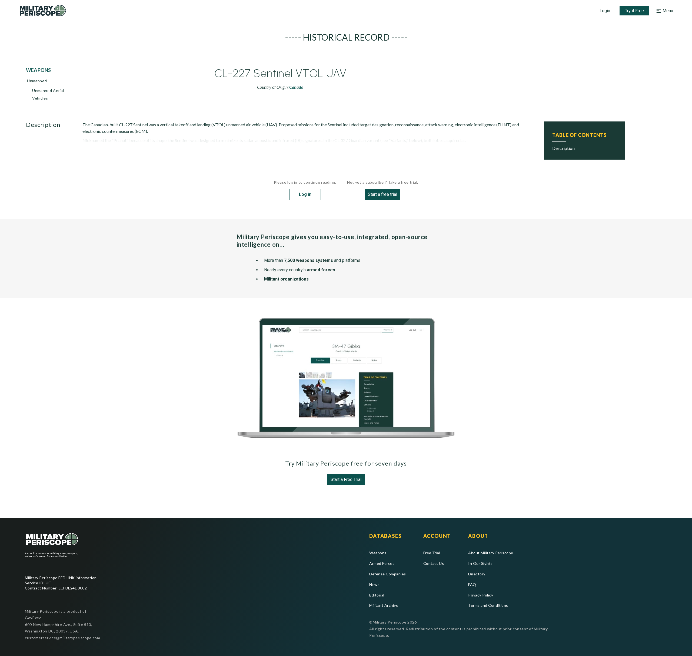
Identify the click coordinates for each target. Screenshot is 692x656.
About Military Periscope (490, 552)
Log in (305, 194)
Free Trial (431, 552)
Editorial (376, 595)
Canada (296, 87)
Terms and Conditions (488, 605)
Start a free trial (382, 194)
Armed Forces (381, 563)
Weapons (377, 552)
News (374, 584)
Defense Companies (387, 574)
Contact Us (433, 563)
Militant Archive (383, 605)
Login (605, 10)
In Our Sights (480, 563)
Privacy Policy (480, 595)
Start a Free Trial (346, 479)
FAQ (472, 584)
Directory (476, 574)
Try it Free (634, 10)
